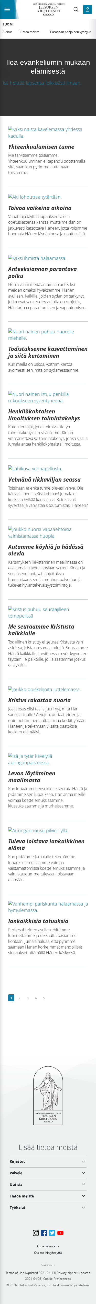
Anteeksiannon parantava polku (42, 272)
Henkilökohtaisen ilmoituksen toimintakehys (44, 414)
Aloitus (7, 32)
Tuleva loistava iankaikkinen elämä (46, 844)
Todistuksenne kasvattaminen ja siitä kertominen (48, 352)
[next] (52, 998)
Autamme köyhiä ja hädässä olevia (45, 550)
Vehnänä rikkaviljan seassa (44, 479)
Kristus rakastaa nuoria (39, 700)
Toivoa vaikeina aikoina (39, 208)
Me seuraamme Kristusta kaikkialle (41, 629)
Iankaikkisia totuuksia (38, 921)
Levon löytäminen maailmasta (31, 776)
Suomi (8, 24)
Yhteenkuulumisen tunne (41, 146)
